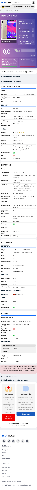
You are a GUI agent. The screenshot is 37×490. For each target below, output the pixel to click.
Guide (4, 456)
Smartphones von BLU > (29, 94)
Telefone (19, 7)
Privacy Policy (11, 481)
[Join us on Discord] (27, 441)
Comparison (6, 450)
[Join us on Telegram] (13, 441)
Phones (4, 453)
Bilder (31, 72)
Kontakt (19, 481)
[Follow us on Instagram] (18, 441)
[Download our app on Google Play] (23, 441)
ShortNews (6, 459)
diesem (27, 370)
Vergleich (30, 7)
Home (4, 481)
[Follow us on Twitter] (9, 441)
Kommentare (21, 72)
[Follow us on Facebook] (4, 441)
